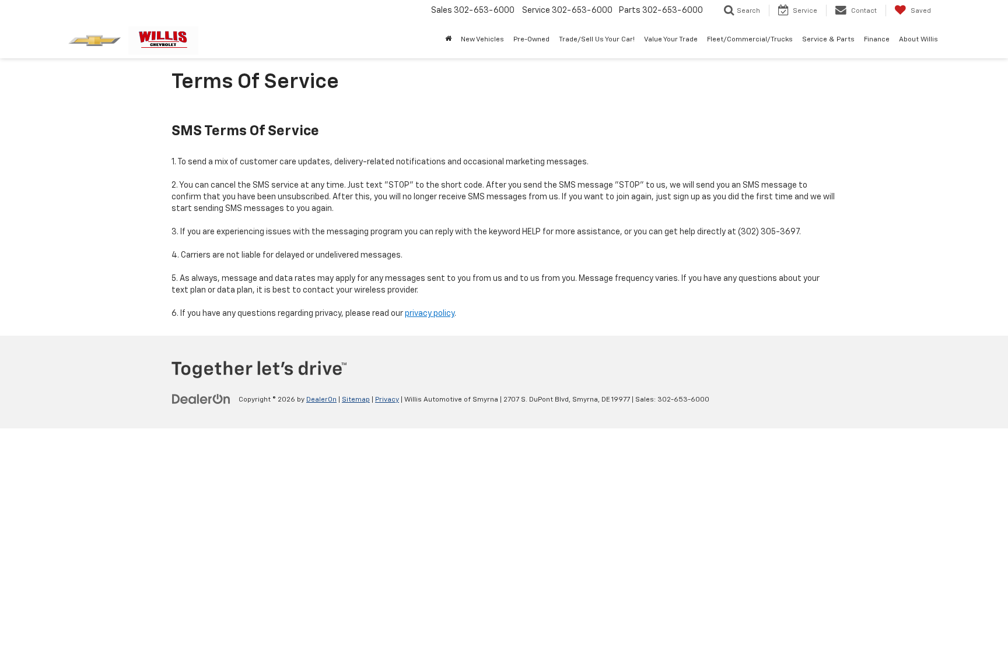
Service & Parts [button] (828, 39)
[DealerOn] (201, 399)
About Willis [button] (918, 39)
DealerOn (321, 399)
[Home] (448, 39)
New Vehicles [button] (482, 39)
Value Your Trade (671, 39)
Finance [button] (877, 39)
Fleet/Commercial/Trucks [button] (750, 39)
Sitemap (356, 399)
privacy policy (429, 313)
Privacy (387, 399)
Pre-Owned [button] (531, 39)
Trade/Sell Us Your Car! (597, 39)
